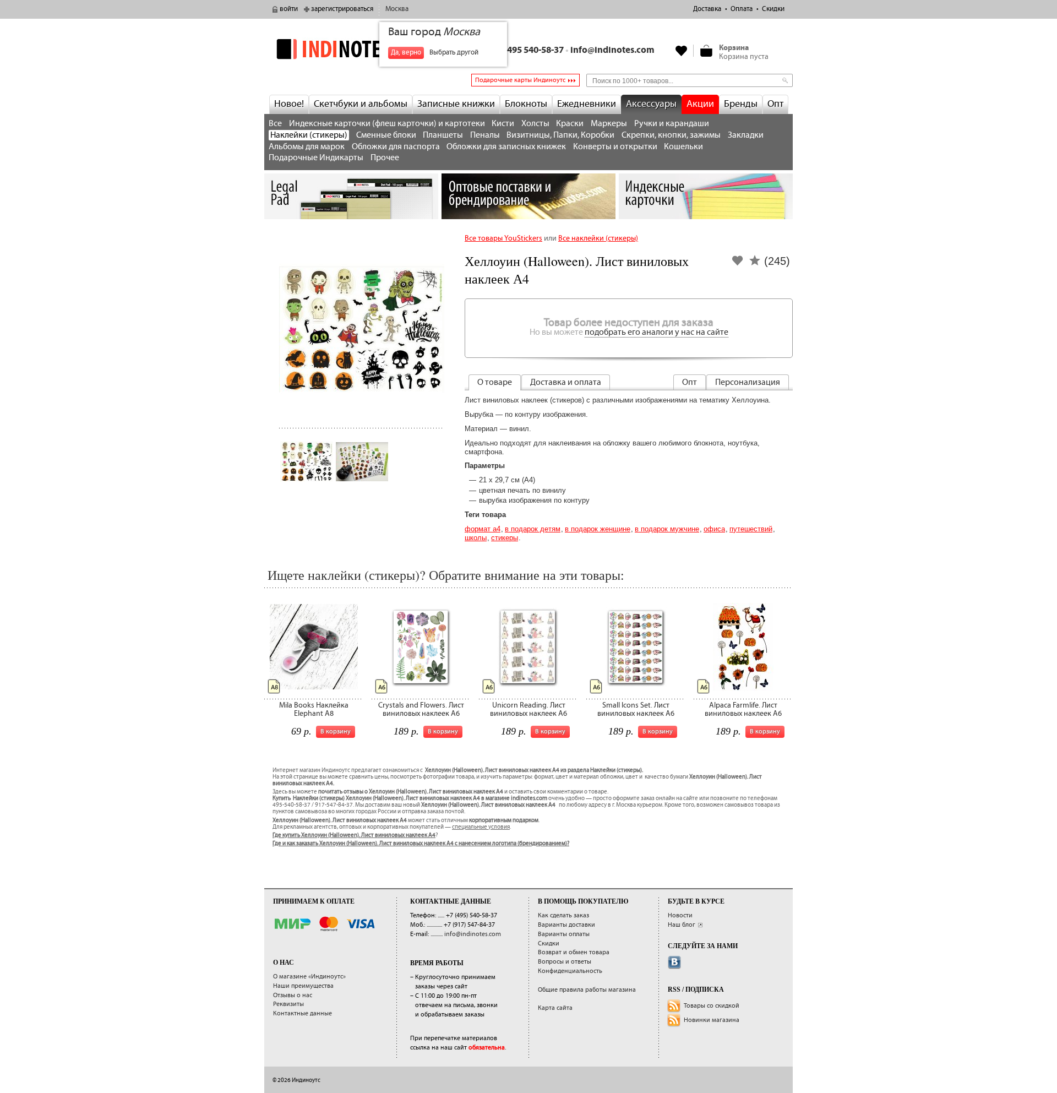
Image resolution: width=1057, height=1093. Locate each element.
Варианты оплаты (564, 934)
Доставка (707, 9)
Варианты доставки (566, 924)
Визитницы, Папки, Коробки (560, 135)
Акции (700, 104)
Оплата (742, 9)
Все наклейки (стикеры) (598, 238)
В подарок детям (532, 529)
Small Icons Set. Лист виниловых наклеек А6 (635, 709)
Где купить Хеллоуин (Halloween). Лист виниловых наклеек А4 (354, 835)
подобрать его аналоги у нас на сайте (656, 332)
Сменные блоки (386, 135)
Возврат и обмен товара (573, 952)
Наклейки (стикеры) (308, 135)
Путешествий (750, 529)
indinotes (351, 48)
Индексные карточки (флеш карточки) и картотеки (387, 123)
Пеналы (485, 135)
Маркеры (609, 123)
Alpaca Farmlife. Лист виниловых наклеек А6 (743, 709)
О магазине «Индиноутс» (309, 976)
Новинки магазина (711, 1020)
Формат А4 (482, 529)
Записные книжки (456, 104)
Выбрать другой (453, 52)
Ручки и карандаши (671, 123)
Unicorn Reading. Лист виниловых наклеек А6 (528, 709)
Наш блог (681, 924)
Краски (570, 123)
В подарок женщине (597, 529)
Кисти (503, 123)
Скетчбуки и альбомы (360, 104)
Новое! (289, 104)
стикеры (504, 538)
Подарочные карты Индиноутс (520, 80)
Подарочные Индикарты (316, 157)
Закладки (746, 135)
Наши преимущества (303, 985)
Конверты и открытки (615, 146)
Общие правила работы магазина (587, 989)
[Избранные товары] (681, 51)
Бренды (741, 104)
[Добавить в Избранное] (738, 264)
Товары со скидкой (711, 1005)
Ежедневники (586, 104)
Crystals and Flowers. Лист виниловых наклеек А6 (421, 709)
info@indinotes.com (612, 50)
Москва (396, 9)
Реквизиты (288, 1004)
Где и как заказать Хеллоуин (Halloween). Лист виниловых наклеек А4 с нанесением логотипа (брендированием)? (421, 843)
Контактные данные (302, 1013)
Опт (775, 104)
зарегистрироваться (342, 9)
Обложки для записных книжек (506, 146)
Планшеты (443, 135)
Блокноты (526, 104)
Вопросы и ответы (564, 961)
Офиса (714, 529)
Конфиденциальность (570, 971)
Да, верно (406, 52)
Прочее (385, 157)
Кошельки (683, 146)
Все (275, 123)
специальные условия (481, 827)
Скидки (773, 9)
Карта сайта (555, 1008)
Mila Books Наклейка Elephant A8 (313, 709)
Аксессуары (651, 104)
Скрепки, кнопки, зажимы (671, 135)
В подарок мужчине (667, 529)
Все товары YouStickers (503, 238)
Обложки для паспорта (396, 146)
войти (289, 9)
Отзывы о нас (292, 995)
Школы (476, 538)
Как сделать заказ (563, 915)
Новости (680, 915)
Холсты (535, 123)
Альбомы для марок (307, 146)
